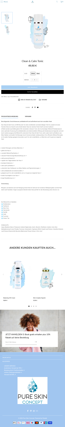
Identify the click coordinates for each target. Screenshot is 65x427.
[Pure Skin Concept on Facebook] (28, 411)
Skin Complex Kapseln (39, 298)
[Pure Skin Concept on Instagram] (34, 411)
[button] (29, 306)
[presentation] (61, 274)
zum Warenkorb (32, 87)
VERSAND (28, 116)
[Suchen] (57, 1)
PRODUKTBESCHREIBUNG (9, 116)
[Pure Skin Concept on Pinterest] (31, 411)
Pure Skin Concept (28, 418)
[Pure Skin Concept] (32, 1)
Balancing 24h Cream (9, 298)
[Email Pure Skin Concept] (37, 411)
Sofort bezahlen (32, 92)
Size (25, 73)
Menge (26, 80)
